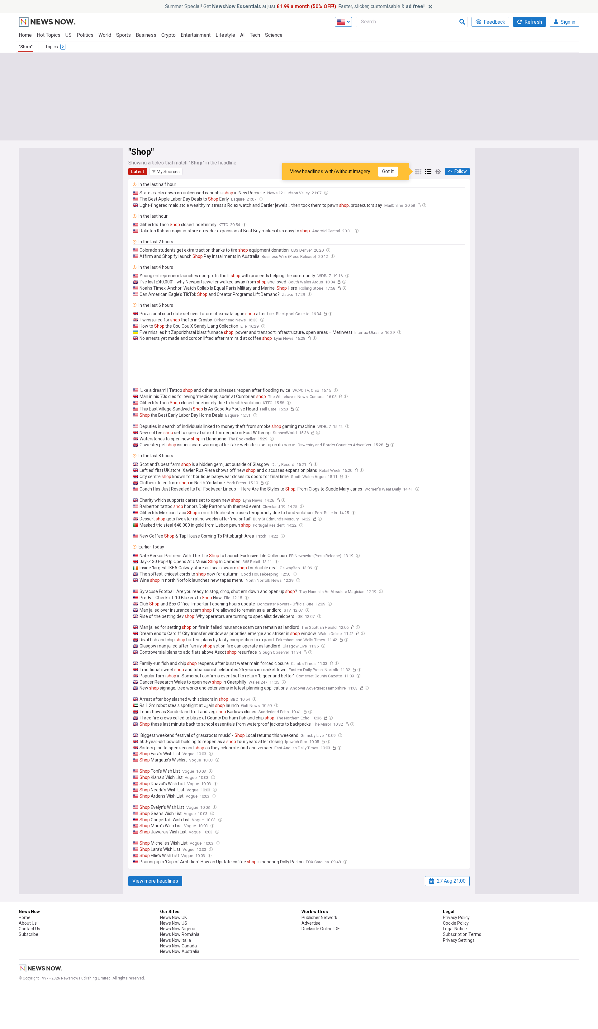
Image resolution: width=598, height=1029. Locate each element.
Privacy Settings (459, 940)
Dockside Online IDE (320, 928)
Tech (255, 35)
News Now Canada (178, 945)
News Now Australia (179, 951)
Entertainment (196, 35)
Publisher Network (319, 917)
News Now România (179, 934)
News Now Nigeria (177, 928)
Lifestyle (225, 35)
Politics (85, 35)
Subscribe (28, 934)
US (68, 35)
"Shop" (25, 46)
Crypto (168, 35)
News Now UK (173, 917)
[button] (166, 171)
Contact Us (29, 928)
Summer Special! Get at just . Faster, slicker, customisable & (295, 6)
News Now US (173, 923)
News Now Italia (175, 940)
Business (146, 35)
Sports (123, 35)
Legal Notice (455, 928)
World (104, 35)
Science (273, 35)
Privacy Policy (456, 917)
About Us (28, 923)
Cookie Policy (456, 923)
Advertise (310, 923)
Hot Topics (48, 35)
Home (25, 35)
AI (242, 35)
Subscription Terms (462, 934)
